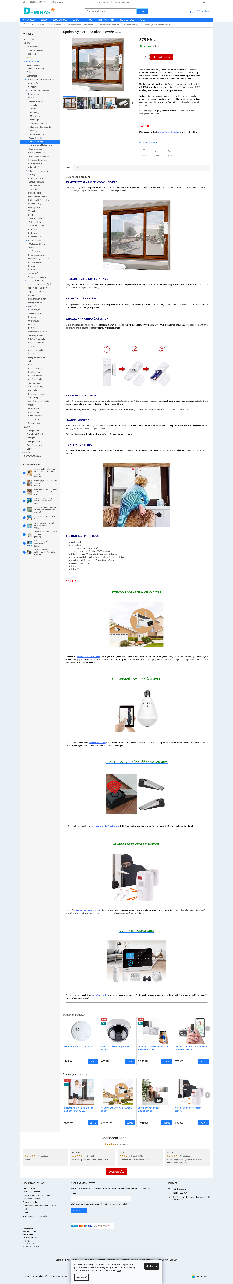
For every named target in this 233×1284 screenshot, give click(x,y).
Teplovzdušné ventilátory (38, 156)
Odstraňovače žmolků (37, 196)
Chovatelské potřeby (35, 69)
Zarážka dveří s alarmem (107, 826)
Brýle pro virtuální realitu (38, 200)
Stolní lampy (34, 120)
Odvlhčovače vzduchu (37, 332)
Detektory (33, 131)
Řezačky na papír (35, 368)
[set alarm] (136, 963)
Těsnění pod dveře (35, 335)
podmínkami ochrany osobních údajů (111, 1204)
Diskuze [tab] (79, 168)
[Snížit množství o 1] (149, 58)
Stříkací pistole (35, 383)
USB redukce (34, 185)
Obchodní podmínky (123, 2)
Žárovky (32, 109)
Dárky (29, 449)
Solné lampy (33, 87)
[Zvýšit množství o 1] (149, 55)
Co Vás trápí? (32, 47)
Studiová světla (34, 237)
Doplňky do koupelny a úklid (39, 284)
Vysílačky (32, 211)
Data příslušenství (36, 189)
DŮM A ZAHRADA (31, 61)
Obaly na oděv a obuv (37, 357)
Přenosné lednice (35, 193)
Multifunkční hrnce (36, 262)
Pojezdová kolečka (36, 394)
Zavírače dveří (34, 419)
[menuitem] (29, 20)
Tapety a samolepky (36, 291)
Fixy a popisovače (35, 416)
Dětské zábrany (34, 372)
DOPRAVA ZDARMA (32, 456)
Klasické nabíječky (36, 226)
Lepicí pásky (33, 390)
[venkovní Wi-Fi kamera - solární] (136, 624)
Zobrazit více (116, 1171)
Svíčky (31, 405)
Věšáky (31, 354)
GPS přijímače (34, 207)
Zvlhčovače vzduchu (36, 339)
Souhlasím (151, 1266)
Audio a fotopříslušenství (38, 90)
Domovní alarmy (36, 142)
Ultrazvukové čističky (37, 277)
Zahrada (30, 72)
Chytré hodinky (34, 204)
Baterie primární (35, 222)
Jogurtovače (33, 273)
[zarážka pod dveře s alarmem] (136, 794)
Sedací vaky (33, 397)
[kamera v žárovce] (136, 710)
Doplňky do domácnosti (37, 288)
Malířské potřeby (35, 379)
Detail (93, 1123)
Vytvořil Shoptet (203, 1276)
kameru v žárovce (97, 742)
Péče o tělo (31, 54)
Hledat (142, 11)
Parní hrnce (33, 269)
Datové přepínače (36, 182)
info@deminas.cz (179, 1189)
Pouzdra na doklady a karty (40, 145)
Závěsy (31, 346)
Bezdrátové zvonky (37, 134)
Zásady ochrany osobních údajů (36, 1195)
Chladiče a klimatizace (37, 160)
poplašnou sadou (100, 995)
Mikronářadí (33, 167)
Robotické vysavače (36, 255)
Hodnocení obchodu (116, 1138)
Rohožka (32, 317)
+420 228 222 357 (179, 1193)
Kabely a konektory (36, 178)
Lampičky (33, 105)
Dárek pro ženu (33, 438)
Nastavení (81, 1277)
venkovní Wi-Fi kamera (88, 656)
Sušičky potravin (35, 251)
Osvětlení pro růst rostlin (38, 401)
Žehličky (31, 175)
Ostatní (31, 324)
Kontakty (27, 1209)
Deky (30, 365)
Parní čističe (33, 229)
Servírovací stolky (35, 387)
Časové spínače (35, 149)
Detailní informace (147, 142)
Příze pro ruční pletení (37, 299)
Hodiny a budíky (35, 302)
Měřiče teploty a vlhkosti (38, 259)
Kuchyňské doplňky (36, 281)
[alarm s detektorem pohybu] (136, 877)
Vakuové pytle (34, 310)
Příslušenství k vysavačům (40, 244)
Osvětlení (32, 98)
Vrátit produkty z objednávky (35, 1216)
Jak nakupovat (102, 2)
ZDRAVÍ (27, 43)
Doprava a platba (30, 1202)
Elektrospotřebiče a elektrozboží (41, 79)
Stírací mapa (33, 321)
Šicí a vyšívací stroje (36, 153)
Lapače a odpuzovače (36, 65)
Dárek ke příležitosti (35, 434)
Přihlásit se (79, 1210)
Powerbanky (33, 94)
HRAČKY (28, 452)
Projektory (32, 233)
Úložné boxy (33, 328)
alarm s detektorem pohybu (86, 910)
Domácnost (32, 76)
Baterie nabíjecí (35, 218)
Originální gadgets (34, 445)
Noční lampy (34, 112)
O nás (25, 1213)
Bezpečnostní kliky (36, 343)
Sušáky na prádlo (35, 350)
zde (119, 1270)
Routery (31, 266)
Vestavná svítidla (36, 101)
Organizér (32, 306)
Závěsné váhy (34, 423)
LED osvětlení (34, 116)
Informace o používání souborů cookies (39, 1206)
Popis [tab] (68, 168)
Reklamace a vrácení (31, 1199)
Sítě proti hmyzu (35, 376)
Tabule (31, 361)
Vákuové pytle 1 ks (37, 313)
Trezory (31, 248)
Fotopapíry (33, 295)
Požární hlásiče (35, 138)
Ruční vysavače (34, 240)
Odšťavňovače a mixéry (38, 171)
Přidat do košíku (163, 57)
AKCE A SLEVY (30, 39)
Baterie (31, 215)
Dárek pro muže (33, 441)
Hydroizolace (33, 408)
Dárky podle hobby (35, 430)
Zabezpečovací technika (38, 123)
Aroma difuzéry (34, 83)
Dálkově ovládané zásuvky (40, 127)
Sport (29, 57)
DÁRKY (27, 427)
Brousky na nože (35, 163)
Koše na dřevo (34, 412)
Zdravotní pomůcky (35, 50)
